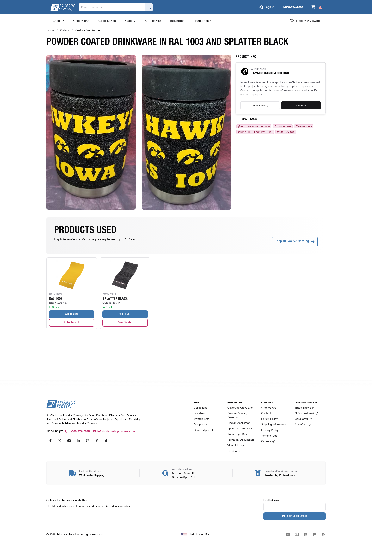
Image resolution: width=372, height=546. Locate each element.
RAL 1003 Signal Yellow (255, 126)
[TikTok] (106, 440)
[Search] (149, 7)
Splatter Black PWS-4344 (256, 131)
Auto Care (301, 425)
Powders (199, 413)
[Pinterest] (97, 440)
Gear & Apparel (203, 430)
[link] (87, 30)
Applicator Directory (239, 429)
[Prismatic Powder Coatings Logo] (62, 7)
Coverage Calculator (240, 408)
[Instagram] (87, 440)
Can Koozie (284, 126)
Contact (301, 105)
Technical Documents (240, 440)
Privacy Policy (269, 430)
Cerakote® (301, 419)
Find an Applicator (238, 423)
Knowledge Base (237, 434)
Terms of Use (269, 436)
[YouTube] (69, 440)
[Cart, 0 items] (316, 7)
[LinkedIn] (78, 440)
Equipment (200, 425)
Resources (201, 20)
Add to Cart (71, 314)
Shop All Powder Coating (292, 241)
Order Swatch (71, 322)
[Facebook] (50, 440)
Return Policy (269, 419)
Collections (200, 408)
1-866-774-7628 (79, 431)
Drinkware (305, 126)
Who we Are (268, 408)
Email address (271, 499)
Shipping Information (274, 425)
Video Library (235, 446)
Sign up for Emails (297, 516)
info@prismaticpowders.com (116, 431)
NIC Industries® (304, 413)
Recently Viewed (308, 20)
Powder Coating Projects (237, 415)
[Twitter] (60, 440)
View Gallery (260, 105)
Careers (266, 442)
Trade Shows (303, 408)
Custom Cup (287, 131)
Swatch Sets (201, 419)
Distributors (234, 451)
